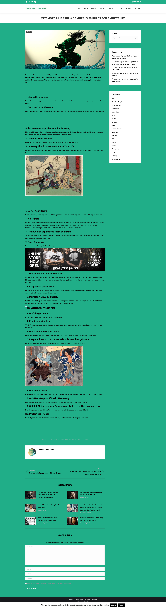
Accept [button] (113, 605)
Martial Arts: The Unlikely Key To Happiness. (49, 506)
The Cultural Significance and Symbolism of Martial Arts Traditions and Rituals (48, 494)
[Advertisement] (65, 89)
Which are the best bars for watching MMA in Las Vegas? (125, 80)
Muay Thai (115, 132)
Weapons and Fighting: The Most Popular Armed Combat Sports (125, 57)
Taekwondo (115, 149)
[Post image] (30, 495)
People (114, 145)
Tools (113, 152)
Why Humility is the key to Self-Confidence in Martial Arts (48, 519)
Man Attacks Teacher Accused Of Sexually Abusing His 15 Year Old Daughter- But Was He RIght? (91, 507)
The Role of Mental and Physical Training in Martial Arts (91, 493)
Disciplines (115, 108)
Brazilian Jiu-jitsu (117, 102)
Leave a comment (83, 439)
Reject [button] (121, 605)
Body (113, 98)
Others (114, 139)
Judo (113, 115)
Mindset (29, 31)
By (59, 439)
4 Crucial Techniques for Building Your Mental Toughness (91, 519)
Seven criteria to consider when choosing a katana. (125, 74)
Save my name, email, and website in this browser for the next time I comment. (49, 583)
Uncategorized (116, 159)
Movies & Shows (117, 129)
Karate (114, 119)
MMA (113, 125)
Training (114, 155)
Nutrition (114, 135)
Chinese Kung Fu (117, 105)
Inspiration (115, 112)
